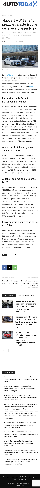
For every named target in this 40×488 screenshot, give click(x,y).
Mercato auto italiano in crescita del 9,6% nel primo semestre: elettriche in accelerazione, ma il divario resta (21, 452)
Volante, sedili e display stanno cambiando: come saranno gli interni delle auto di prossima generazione (25, 306)
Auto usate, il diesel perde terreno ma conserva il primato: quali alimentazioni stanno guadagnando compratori (20, 461)
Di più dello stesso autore (27, 295)
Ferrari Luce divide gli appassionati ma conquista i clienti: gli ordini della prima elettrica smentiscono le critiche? (20, 397)
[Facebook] (4, 267)
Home (4, 15)
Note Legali (31, 477)
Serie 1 (32, 87)
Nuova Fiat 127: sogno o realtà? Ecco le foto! (10, 282)
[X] (9, 267)
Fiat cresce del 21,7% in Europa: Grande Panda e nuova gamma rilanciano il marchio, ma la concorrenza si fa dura (20, 425)
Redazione (14, 477)
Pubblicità (23, 477)
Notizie (10, 15)
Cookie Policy (23, 479)
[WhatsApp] (14, 267)
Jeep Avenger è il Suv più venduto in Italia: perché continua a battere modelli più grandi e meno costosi (20, 416)
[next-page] (7, 350)
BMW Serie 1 (9, 75)
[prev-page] (3, 350)
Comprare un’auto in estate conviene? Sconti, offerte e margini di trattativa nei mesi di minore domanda (21, 379)
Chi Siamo (6, 477)
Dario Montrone (9, 42)
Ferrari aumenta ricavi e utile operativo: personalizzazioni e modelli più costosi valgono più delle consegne (20, 388)
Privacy (15, 479)
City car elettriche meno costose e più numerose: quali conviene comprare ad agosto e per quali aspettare (21, 434)
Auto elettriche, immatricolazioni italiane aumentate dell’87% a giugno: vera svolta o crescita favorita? (19, 443)
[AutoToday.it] (20, 4)
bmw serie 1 (12, 255)
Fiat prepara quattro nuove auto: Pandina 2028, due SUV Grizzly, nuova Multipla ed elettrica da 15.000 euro (25, 322)
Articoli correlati (9, 295)
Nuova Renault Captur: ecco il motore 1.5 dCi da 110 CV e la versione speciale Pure (29, 284)
